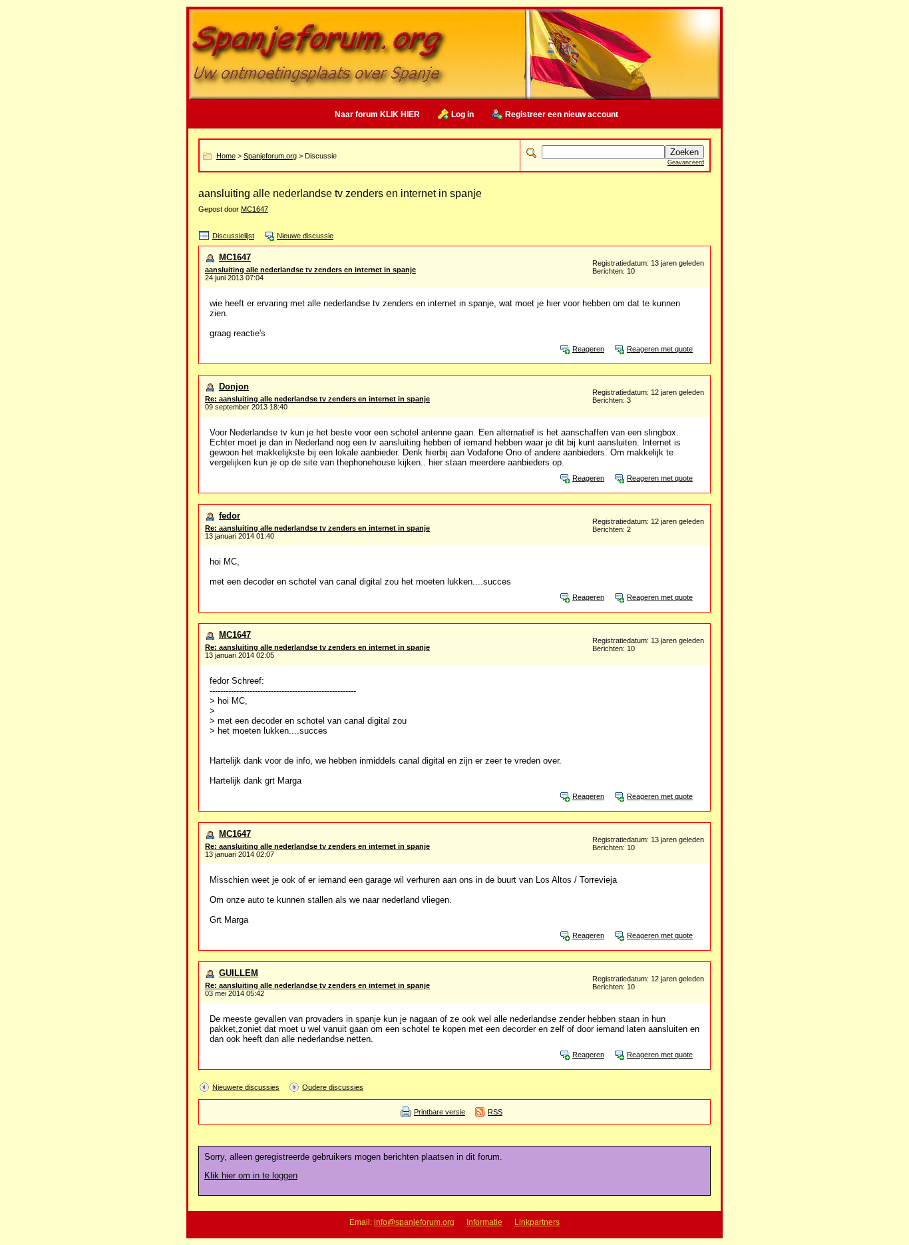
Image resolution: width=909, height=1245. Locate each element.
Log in (462, 114)
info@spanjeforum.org (414, 1222)
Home (226, 156)
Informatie (484, 1222)
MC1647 (254, 209)
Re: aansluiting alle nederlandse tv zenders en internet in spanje (317, 399)
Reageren (588, 349)
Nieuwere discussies (245, 1087)
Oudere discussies (332, 1087)
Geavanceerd (685, 162)
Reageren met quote (660, 349)
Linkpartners (537, 1222)
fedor (229, 516)
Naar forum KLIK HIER (377, 114)
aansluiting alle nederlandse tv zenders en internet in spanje (310, 270)
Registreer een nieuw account (561, 114)
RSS (495, 1112)
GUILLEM (238, 973)
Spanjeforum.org (270, 156)
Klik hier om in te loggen (250, 1175)
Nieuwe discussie (305, 236)
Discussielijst (233, 236)
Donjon (234, 386)
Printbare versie (439, 1112)
